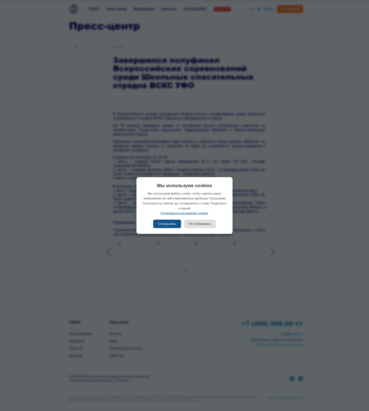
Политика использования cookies (184, 213)
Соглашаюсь (167, 223)
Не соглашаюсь (200, 223)
